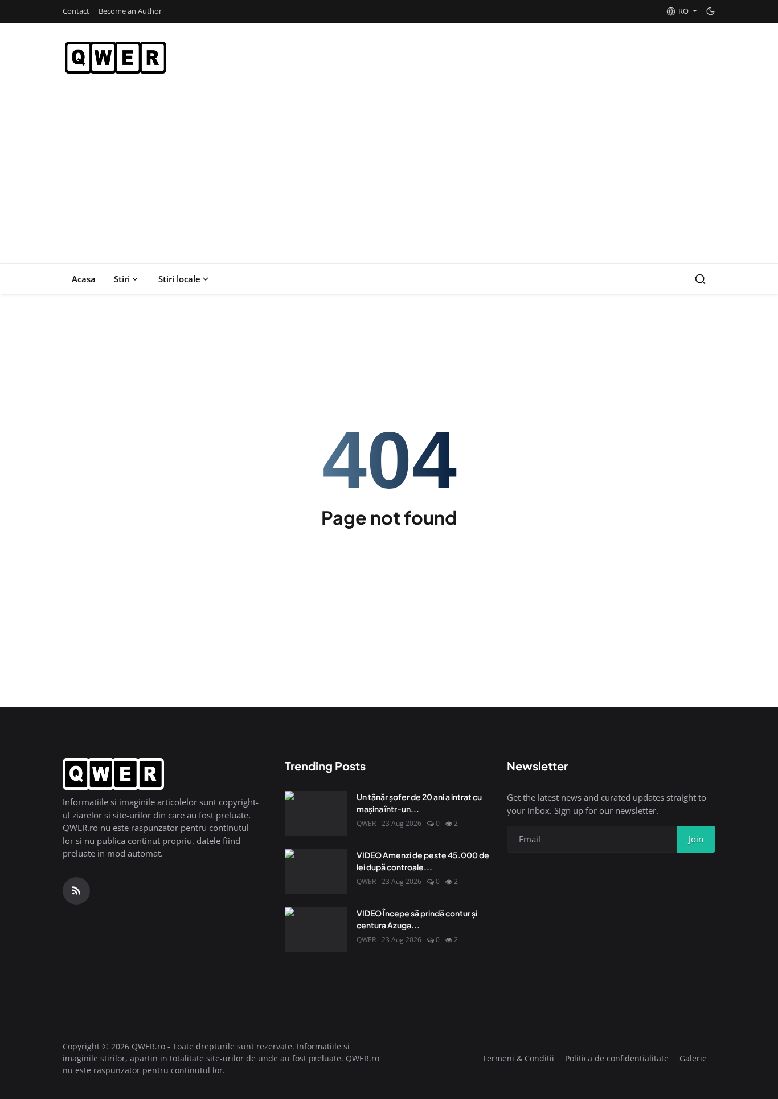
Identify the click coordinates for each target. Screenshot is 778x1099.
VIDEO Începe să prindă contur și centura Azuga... (417, 919)
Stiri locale (179, 279)
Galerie (693, 1058)
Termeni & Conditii (518, 1058)
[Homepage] (115, 58)
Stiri (122, 279)
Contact (76, 11)
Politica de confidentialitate (617, 1058)
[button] (681, 11)
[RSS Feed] (76, 891)
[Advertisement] (389, 178)
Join (696, 839)
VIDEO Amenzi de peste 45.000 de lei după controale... (423, 861)
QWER (366, 823)
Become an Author (130, 11)
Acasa (84, 279)
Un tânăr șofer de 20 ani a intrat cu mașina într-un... (419, 803)
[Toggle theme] (710, 11)
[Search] (700, 279)
